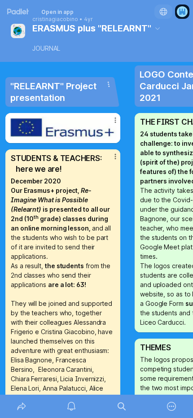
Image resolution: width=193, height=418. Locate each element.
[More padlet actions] (172, 406)
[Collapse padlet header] (157, 28)
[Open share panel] (21, 406)
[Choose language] (163, 11)
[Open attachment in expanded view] (63, 128)
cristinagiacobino (55, 19)
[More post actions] (109, 123)
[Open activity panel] (72, 406)
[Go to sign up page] (182, 11)
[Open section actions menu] (108, 84)
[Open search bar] (121, 406)
